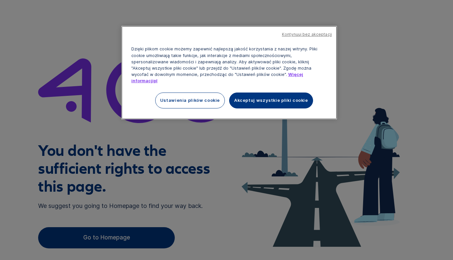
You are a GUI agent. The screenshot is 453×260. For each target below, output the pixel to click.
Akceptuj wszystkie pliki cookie (271, 100)
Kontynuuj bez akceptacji (307, 34)
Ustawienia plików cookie (190, 100)
